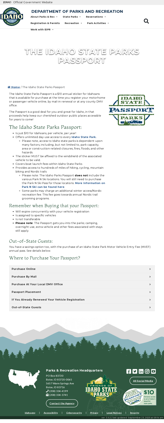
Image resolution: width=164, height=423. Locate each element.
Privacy (94, 412)
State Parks (70, 16)
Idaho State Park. (84, 137)
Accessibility (51, 412)
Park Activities (96, 23)
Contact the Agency (61, 403)
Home (15, 87)
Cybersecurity (74, 412)
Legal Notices (114, 412)
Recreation (72, 23)
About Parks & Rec (43, 16)
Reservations (94, 16)
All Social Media (143, 380)
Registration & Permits (45, 23)
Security (134, 412)
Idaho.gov (30, 412)
